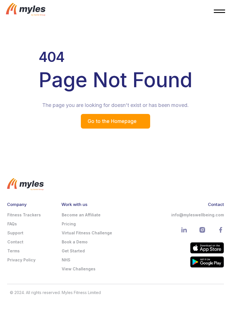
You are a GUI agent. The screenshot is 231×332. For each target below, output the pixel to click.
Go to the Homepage (112, 121)
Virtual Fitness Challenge (87, 232)
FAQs (12, 223)
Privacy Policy (21, 259)
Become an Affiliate (81, 214)
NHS (66, 259)
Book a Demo (75, 241)
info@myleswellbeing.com (197, 214)
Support (15, 232)
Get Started (73, 250)
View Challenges (78, 268)
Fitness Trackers (24, 214)
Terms (13, 250)
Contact (15, 241)
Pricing (69, 223)
